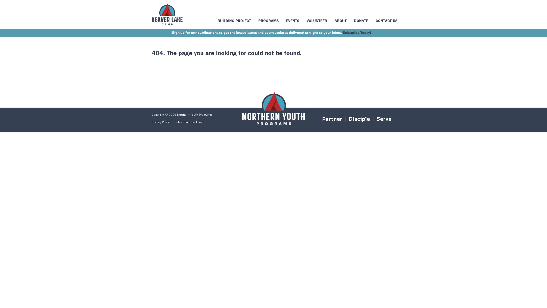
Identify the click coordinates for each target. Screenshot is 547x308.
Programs (268, 20)
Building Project (234, 20)
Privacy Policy (160, 122)
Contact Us (386, 20)
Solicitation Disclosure (189, 122)
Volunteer (317, 20)
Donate (361, 20)
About (341, 20)
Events (292, 20)
